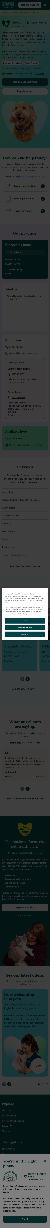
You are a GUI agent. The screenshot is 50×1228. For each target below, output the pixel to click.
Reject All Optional (25, 627)
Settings (25, 621)
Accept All (25, 634)
